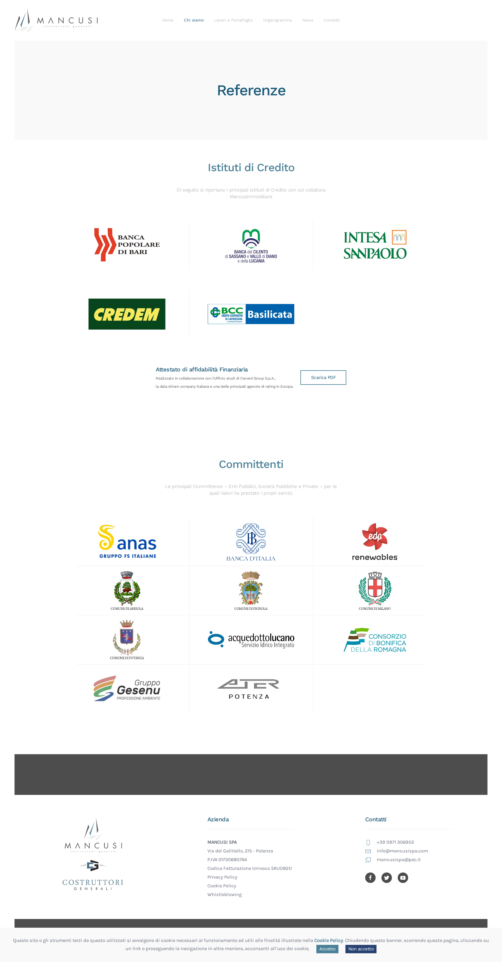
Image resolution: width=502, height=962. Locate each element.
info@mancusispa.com (402, 851)
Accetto (327, 949)
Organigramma (277, 20)
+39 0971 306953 (395, 842)
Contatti (332, 20)
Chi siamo (194, 20)
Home (167, 20)
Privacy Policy (222, 877)
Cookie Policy (221, 885)
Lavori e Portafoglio (233, 20)
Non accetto (361, 949)
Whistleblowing (224, 894)
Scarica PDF (323, 377)
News (307, 20)
